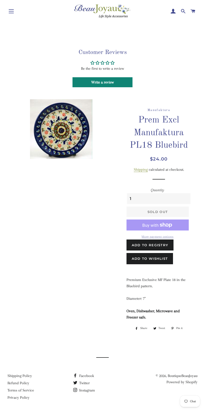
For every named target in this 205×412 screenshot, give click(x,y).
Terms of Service (21, 390)
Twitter (84, 383)
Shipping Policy (20, 376)
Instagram (86, 390)
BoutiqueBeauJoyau (183, 376)
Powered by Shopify (182, 382)
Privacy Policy (19, 397)
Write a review (102, 82)
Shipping (141, 169)
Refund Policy (18, 383)
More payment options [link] (158, 236)
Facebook (86, 376)
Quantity (157, 190)
